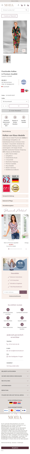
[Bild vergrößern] (23, 50)
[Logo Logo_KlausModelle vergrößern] (6, 188)
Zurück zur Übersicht (10, 16)
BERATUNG (5, 390)
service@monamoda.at (16, 351)
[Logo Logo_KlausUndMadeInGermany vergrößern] (24, 90)
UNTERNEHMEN (6, 385)
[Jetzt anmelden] (23, 292)
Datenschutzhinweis (15, 296)
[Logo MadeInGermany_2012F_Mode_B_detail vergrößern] (15, 179)
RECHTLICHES (6, 381)
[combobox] (15, 10)
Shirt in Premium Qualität (11, 242)
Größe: (3, 98)
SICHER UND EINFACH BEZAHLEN (12, 376)
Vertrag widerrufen (13, 366)
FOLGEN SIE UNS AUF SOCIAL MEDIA (13, 395)
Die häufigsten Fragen (16, 356)
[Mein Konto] (18, 5)
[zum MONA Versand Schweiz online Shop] (15, 403)
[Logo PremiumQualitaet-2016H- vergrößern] (15, 188)
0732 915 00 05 (14, 344)
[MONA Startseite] (9, 5)
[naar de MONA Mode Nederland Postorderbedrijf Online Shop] (19, 403)
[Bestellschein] (24, 5)
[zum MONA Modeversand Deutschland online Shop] (11, 403)
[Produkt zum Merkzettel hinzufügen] (18, 106)
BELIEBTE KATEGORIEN (9, 371)
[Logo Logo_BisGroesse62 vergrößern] (6, 179)
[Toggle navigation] (2, 5)
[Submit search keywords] (26, 10)
